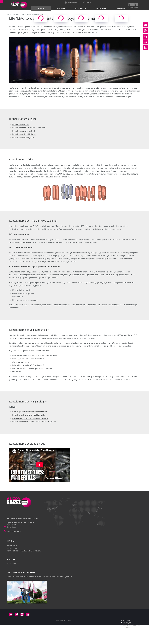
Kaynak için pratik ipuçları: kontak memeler (30, 411)
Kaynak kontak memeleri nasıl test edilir (28, 415)
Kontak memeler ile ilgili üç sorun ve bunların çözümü (34, 421)
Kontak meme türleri (20, 124)
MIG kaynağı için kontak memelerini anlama (30, 418)
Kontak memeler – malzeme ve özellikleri (28, 127)
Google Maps (11, 527)
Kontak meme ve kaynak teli (23, 131)
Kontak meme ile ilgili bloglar (24, 134)
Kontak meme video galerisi (23, 137)
